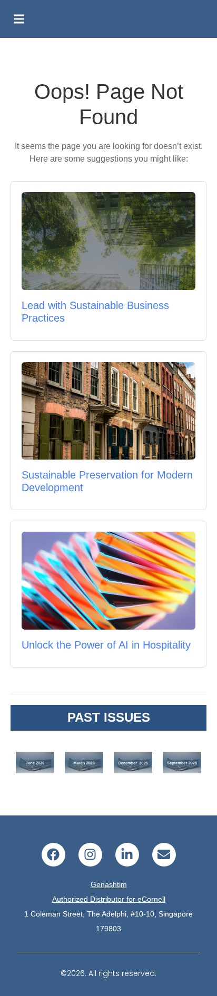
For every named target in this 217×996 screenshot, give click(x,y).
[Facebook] (53, 854)
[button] (19, 19)
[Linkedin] (127, 854)
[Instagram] (90, 854)
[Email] (164, 854)
